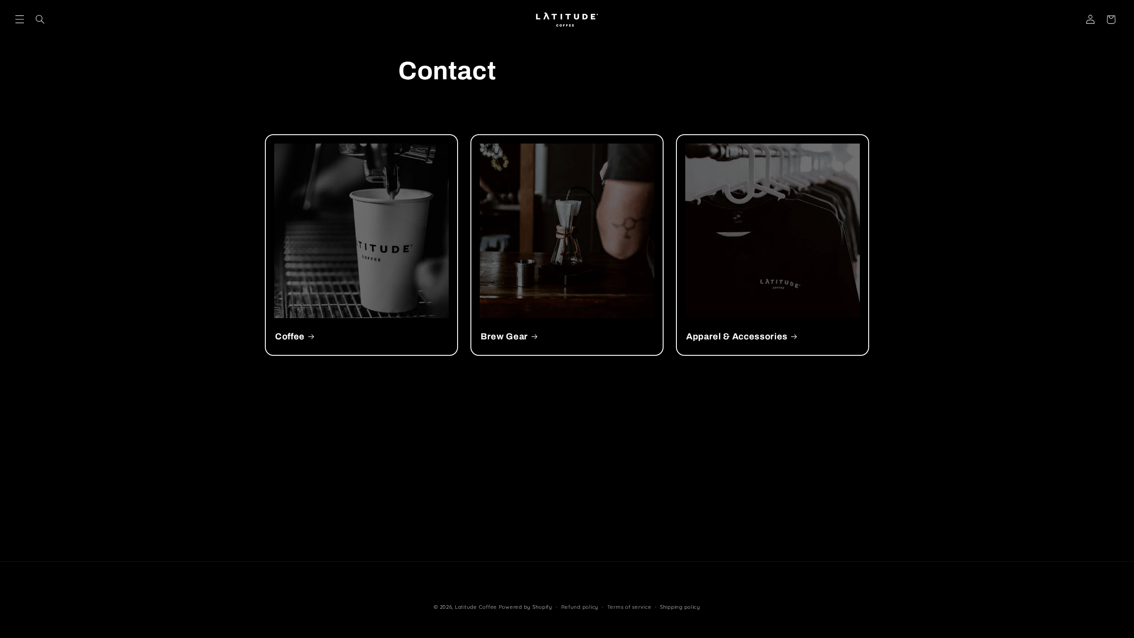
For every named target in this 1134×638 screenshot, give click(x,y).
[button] (19, 19)
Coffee (290, 336)
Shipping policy (680, 606)
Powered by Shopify (525, 606)
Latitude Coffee (476, 606)
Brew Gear (504, 336)
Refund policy (580, 606)
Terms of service (629, 606)
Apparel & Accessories (737, 336)
